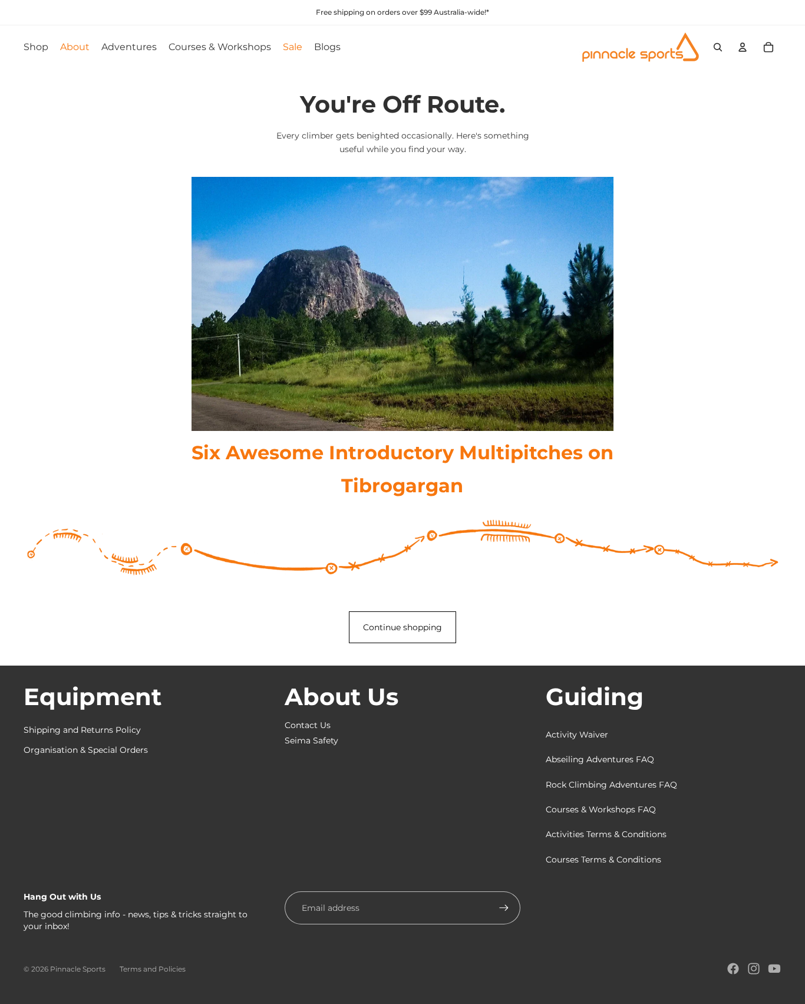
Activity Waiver (577, 734)
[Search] (718, 47)
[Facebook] (733, 969)
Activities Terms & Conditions (606, 834)
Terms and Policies (153, 969)
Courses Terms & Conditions (603, 859)
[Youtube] (774, 969)
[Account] (742, 47)
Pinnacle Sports (77, 969)
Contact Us (308, 725)
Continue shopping (402, 627)
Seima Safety (311, 740)
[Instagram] (754, 969)
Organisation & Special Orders (86, 750)
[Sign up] (504, 908)
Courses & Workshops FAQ (601, 809)
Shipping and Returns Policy (82, 730)
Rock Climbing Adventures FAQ (611, 784)
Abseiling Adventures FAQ (600, 759)
